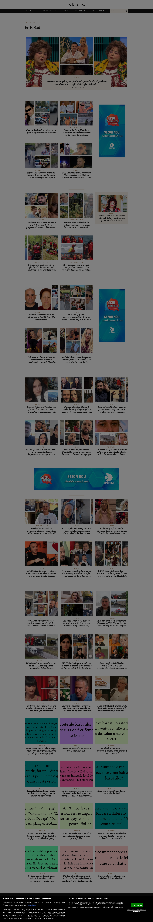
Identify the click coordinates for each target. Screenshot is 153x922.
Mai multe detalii (31, 905)
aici (48, 913)
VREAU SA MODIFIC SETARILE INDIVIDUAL (136, 910)
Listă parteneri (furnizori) (75, 909)
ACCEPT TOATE (137, 905)
